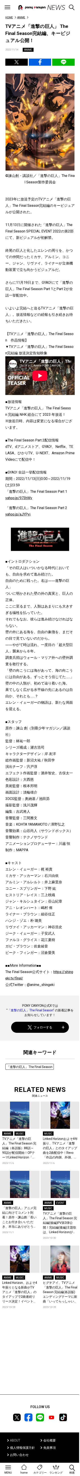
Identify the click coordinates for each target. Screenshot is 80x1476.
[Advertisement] (40, 1358)
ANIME (21, 17)
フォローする (43, 1027)
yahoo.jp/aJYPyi (17, 514)
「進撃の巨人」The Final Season (30, 1010)
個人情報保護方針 (22, 1447)
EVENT (60, 1202)
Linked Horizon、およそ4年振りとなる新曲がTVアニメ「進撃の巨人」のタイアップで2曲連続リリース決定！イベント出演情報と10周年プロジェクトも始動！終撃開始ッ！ (19, 1292)
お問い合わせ (19, 1455)
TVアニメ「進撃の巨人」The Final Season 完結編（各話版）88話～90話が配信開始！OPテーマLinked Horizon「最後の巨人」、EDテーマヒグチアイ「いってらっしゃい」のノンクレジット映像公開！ (19, 1148)
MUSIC (20, 1133)
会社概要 (49, 1440)
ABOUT (15, 1440)
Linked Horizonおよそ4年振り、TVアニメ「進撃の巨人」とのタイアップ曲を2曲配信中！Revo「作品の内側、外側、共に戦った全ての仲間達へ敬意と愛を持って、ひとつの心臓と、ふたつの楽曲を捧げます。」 (60, 1148)
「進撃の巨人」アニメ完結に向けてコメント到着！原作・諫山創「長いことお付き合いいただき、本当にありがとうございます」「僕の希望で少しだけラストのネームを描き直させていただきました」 (19, 1217)
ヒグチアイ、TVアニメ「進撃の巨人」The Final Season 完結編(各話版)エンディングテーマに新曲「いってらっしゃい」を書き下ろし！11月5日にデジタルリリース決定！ (60, 1292)
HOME (9, 17)
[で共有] (16, 62)
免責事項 (49, 1447)
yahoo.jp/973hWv (18, 498)
